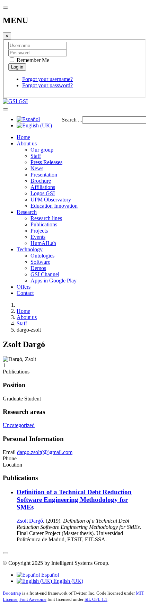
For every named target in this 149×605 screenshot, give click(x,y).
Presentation (43, 175)
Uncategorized (19, 425)
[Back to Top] (5, 553)
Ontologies (42, 256)
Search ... (72, 120)
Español (49, 575)
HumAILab (43, 243)
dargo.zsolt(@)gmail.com (44, 452)
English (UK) (67, 581)
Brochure (40, 181)
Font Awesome (32, 599)
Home (23, 137)
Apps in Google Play (53, 280)
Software (40, 262)
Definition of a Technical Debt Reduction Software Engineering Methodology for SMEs (74, 499)
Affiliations (42, 187)
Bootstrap (12, 593)
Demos (38, 268)
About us (27, 143)
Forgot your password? (47, 85)
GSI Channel (44, 274)
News (36, 168)
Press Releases (46, 162)
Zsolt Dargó (30, 521)
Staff (35, 156)
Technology (30, 249)
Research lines (46, 218)
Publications (43, 224)
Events (37, 237)
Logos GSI (42, 193)
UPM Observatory (50, 199)
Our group (41, 150)
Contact (25, 293)
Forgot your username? (47, 79)
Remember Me (32, 60)
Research (27, 212)
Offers (23, 287)
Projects (39, 231)
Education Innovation (54, 206)
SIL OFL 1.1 (96, 599)
